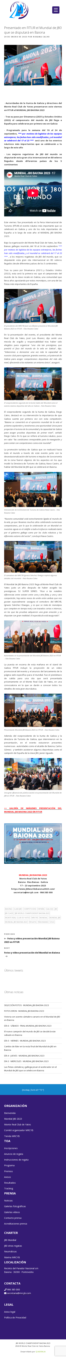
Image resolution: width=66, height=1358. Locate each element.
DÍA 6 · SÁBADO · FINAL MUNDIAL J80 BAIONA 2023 (28, 1025)
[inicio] (19, 9)
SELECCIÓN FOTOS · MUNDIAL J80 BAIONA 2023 (26, 1005)
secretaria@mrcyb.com (19, 1293)
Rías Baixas (43, 922)
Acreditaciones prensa (15, 1223)
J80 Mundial (10, 1240)
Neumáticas (10, 1251)
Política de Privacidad (15, 1317)
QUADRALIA (40, 1351)
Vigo (52, 922)
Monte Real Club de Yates (17, 917)
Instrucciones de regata (16, 1159)
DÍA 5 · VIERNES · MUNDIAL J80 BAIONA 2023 (25, 1040)
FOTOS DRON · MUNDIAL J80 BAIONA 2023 (24, 1011)
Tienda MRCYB (12, 1136)
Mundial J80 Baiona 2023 (16, 922)
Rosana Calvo (41, 37)
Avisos (7, 1177)
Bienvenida (10, 1113)
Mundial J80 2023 (13, 1118)
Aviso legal (9, 1311)
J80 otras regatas (13, 1245)
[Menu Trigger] (55, 10)
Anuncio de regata (13, 1153)
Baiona (8, 909)
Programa (9, 1165)
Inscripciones (11, 1148)
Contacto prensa (12, 1217)
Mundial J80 (55, 917)
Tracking (8, 1188)
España (41, 909)
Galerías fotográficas (15, 1206)
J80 (56, 909)
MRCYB (35, 917)
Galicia (49, 909)
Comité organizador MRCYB (18, 1130)
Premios (8, 1171)
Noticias (8, 1200)
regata (32, 922)
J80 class (9, 913)
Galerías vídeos (12, 1212)
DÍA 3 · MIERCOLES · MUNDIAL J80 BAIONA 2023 (26, 1061)
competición (30, 909)
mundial (44, 917)
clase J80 (18, 909)
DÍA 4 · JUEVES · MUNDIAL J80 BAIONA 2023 (24, 1055)
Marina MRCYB (12, 1257)
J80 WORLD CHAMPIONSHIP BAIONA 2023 (32, 913)
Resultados (10, 1182)
